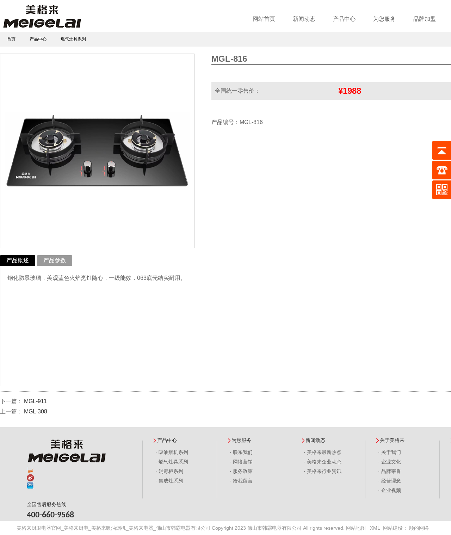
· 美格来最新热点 (322, 452)
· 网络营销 (241, 462)
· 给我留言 (241, 481)
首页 (11, 39)
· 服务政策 (241, 471)
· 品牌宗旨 (389, 471)
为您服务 (384, 19)
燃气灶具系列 (73, 39)
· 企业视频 (389, 490)
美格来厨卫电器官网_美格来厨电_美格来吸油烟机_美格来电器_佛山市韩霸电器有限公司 (113, 528)
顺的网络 (419, 528)
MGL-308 (35, 411)
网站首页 (264, 19)
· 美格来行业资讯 (322, 471)
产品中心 (344, 19)
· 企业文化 (389, 462)
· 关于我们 (389, 452)
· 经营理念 (389, 481)
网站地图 (356, 528)
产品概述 (17, 260)
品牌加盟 (424, 19)
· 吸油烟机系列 (171, 452)
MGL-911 (35, 401)
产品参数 (54, 260)
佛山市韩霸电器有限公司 (274, 528)
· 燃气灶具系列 (171, 462)
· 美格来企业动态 (322, 462)
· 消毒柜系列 (169, 471)
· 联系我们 (241, 452)
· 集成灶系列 (169, 481)
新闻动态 (304, 19)
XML (375, 528)
